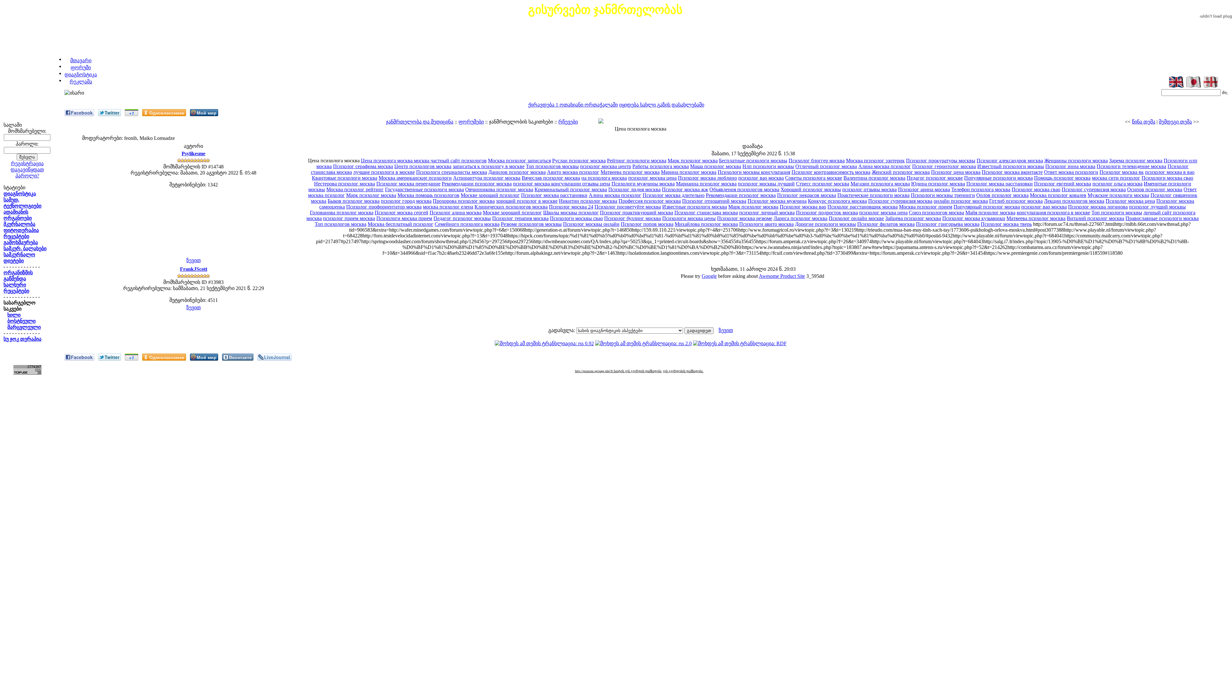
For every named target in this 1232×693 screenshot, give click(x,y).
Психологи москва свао (1167, 178)
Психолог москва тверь (1006, 224)
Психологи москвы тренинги (943, 195)
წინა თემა (1143, 121)
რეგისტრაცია (27, 163)
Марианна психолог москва (706, 183)
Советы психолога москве (813, 178)
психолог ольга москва (1117, 183)
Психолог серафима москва (363, 166)
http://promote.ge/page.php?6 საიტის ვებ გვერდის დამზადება (618, 371)
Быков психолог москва (354, 201)
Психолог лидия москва (634, 189)
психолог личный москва (767, 212)
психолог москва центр (605, 166)
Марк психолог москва (693, 160)
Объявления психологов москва (744, 189)
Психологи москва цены (689, 218)
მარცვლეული (24, 327)
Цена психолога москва (387, 160)
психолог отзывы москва (869, 189)
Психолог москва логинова (1098, 207)
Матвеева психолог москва (630, 172)
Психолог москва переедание (408, 183)
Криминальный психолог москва (571, 189)
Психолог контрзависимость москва (830, 172)
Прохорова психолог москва (464, 201)
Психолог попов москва (647, 224)
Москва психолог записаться (519, 160)
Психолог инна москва (1070, 166)
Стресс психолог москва (822, 183)
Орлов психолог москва (1002, 195)
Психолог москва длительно (674, 195)
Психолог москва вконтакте (1012, 172)
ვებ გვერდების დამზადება (683, 371)
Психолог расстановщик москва (862, 207)
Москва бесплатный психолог (400, 224)
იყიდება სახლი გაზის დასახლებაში (661, 104)
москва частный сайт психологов (450, 160)
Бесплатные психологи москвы (753, 160)
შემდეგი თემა (1175, 121)
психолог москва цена (652, 178)
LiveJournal (277, 357)
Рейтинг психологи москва (636, 160)
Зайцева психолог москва (913, 218)
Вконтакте (240, 357)
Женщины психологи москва (1076, 160)
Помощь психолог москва (1062, 178)
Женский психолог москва (901, 172)
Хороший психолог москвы (811, 189)
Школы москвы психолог (571, 212)
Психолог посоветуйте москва (628, 207)
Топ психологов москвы (552, 166)
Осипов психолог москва (1154, 189)
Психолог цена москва (955, 172)
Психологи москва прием (404, 218)
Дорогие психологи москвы (825, 224)
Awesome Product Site (782, 276)
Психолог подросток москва (827, 212)
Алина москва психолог (884, 166)
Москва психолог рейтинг (355, 189)
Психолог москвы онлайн (591, 224)
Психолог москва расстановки (999, 183)
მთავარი (80, 60)
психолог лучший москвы (1157, 207)
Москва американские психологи (415, 178)
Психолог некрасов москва (806, 195)
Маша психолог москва (715, 166)
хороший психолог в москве (527, 201)
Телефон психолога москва (980, 189)
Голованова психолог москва (341, 212)
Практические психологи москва (873, 195)
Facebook (82, 112)
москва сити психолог (1116, 178)
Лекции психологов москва (1074, 201)
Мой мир (207, 112)
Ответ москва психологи (1071, 172)
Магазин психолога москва (880, 183)
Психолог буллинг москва (632, 218)
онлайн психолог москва (961, 201)
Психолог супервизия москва (1094, 189)
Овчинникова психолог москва (499, 189)
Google (709, 276)
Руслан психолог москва (579, 160)
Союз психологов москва (936, 212)
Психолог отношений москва (714, 201)
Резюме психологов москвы (531, 224)
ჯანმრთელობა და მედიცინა (419, 121)
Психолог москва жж (685, 189)
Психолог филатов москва (886, 224)
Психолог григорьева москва (948, 224)
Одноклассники (166, 112)
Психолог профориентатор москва (384, 207)
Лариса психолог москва (800, 218)
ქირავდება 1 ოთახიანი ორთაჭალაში (573, 104)
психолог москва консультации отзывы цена (561, 183)
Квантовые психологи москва (344, 178)
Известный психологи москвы (1010, 166)
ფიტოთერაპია (21, 230)
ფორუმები (471, 121)
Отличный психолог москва (826, 166)
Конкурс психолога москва (837, 201)
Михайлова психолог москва (706, 224)
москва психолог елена (448, 207)
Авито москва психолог (573, 172)
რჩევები (568, 121)
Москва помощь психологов (428, 195)
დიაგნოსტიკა (80, 74)
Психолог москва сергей (401, 212)
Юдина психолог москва (938, 183)
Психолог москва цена (1130, 201)
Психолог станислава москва (706, 212)
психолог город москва (406, 201)
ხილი (14, 315)
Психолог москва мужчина (777, 201)
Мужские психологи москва (1118, 195)
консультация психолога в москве (1053, 212)
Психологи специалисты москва (451, 172)
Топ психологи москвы (1116, 212)
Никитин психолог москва (588, 201)
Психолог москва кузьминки (973, 218)
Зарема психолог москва (1135, 160)
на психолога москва (604, 178)
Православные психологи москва (1162, 218)
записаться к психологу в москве (489, 166)
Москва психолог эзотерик (875, 160)
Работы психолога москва (660, 166)
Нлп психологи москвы (768, 166)
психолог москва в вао (1169, 172)
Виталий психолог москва (1095, 218)
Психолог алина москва (456, 212)
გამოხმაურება (21, 242)
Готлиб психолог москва (1016, 201)
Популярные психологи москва (998, 178)
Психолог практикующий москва (636, 212)
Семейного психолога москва (467, 224)
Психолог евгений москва (1062, 183)
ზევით (193, 260)
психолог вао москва (761, 178)
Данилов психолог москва (517, 172)
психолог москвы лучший (766, 183)
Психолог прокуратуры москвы (940, 160)
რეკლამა (81, 81)
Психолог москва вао (803, 207)
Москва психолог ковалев (1058, 195)
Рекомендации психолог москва (477, 183)
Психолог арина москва (924, 189)
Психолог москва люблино (707, 178)
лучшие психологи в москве (384, 172)
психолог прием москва (349, 218)
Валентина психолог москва (874, 178)
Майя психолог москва (990, 212)
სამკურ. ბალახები (25, 248)
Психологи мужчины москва (643, 183)
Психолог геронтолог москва (944, 166)
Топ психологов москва (340, 224)
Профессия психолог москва (650, 201)
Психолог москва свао (1036, 189)
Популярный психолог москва (987, 207)
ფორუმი (81, 67)
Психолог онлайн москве (856, 218)
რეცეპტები (16, 236)
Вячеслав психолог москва (551, 178)
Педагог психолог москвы (462, 218)
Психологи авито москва (766, 224)
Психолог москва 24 (571, 207)
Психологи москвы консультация (754, 172)
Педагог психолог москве (935, 178)
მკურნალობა (19, 224)
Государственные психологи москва (424, 189)
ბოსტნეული (21, 321)
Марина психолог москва (688, 172)
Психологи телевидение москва (1131, 166)
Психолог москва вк (1121, 172)
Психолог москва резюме (744, 218)
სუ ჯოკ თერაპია (22, 339)
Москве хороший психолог (490, 195)
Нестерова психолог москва (344, 183)
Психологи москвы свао (576, 218)
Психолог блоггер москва (817, 160)
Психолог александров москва (1010, 160)
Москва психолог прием (925, 207)
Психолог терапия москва (520, 218)
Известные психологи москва (694, 207)
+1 (131, 113)
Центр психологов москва (422, 166)
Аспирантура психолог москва (486, 178)
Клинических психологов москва (511, 207)
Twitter (112, 112)
